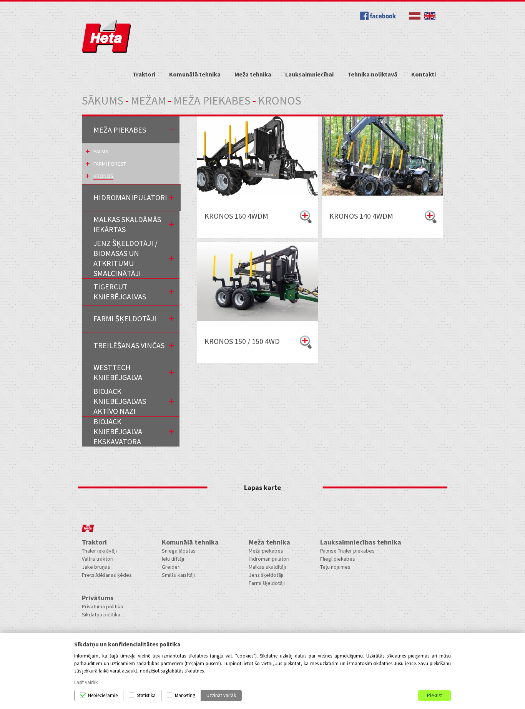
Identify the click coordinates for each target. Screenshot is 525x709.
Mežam (148, 100)
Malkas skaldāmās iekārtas (127, 224)
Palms (100, 151)
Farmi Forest (109, 163)
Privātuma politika (102, 606)
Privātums (97, 597)
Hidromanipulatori (130, 197)
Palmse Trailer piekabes (347, 550)
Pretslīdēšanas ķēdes (107, 574)
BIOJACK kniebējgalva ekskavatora (117, 431)
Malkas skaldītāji (267, 566)
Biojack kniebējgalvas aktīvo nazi (119, 401)
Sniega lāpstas (179, 550)
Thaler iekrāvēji (99, 550)
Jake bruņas (96, 566)
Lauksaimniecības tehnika (360, 542)
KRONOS (103, 176)
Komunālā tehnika (195, 74)
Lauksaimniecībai (309, 74)
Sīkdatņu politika (101, 614)
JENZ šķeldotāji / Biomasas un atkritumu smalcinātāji (125, 258)
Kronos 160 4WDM (236, 216)
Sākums (102, 100)
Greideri (171, 566)
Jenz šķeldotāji (266, 574)
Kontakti (423, 74)
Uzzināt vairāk (221, 695)
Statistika (146, 695)
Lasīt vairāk (86, 682)
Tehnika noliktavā (372, 74)
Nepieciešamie (103, 695)
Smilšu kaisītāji (178, 574)
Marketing (185, 695)
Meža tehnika (252, 74)
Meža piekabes (212, 100)
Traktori (144, 74)
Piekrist (434, 695)
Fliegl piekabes (337, 558)
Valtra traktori (97, 558)
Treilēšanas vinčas (128, 345)
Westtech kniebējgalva (117, 372)
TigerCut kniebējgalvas (119, 291)
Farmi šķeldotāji (267, 582)
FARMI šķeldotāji (124, 318)
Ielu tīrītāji (173, 558)
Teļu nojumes (335, 566)
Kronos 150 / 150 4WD (242, 341)
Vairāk (306, 216)
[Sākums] (106, 51)
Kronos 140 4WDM (361, 216)
